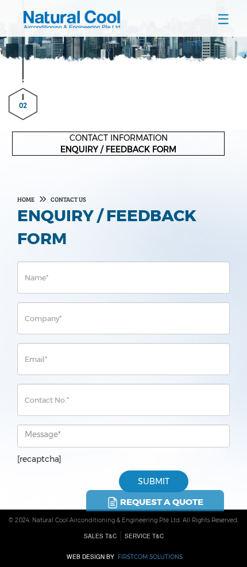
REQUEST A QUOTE (160, 501)
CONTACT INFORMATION (119, 138)
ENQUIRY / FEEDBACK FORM (118, 149)
